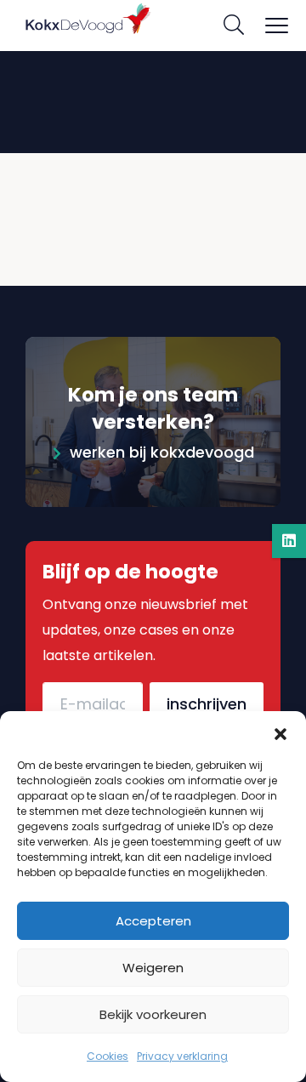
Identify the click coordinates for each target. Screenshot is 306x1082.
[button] (280, 732)
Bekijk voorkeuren (153, 1014)
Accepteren (153, 921)
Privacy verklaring (182, 1056)
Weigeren (153, 968)
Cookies (107, 1056)
